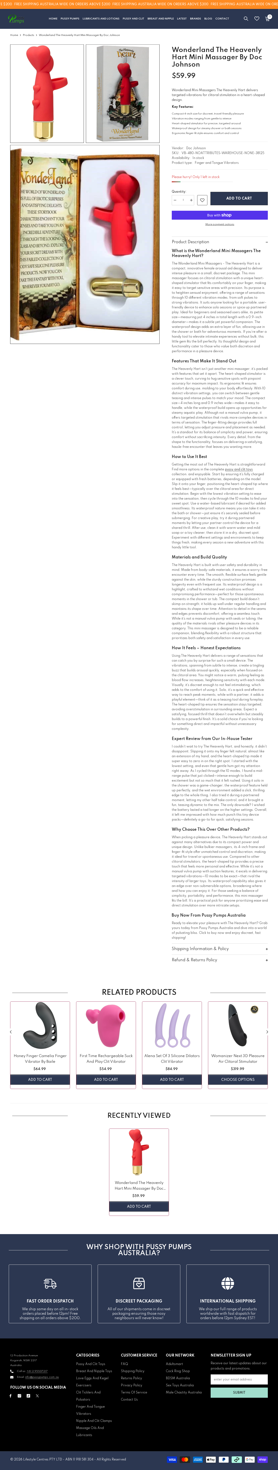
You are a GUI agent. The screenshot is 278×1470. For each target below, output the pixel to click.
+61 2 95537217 (37, 1371)
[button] (10, 1032)
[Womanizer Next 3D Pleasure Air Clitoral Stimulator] (238, 1025)
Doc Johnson (196, 148)
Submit (239, 1392)
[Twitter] (37, 1396)
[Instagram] (19, 1396)
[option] (40, 1046)
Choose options (238, 1080)
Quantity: (179, 191)
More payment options (219, 224)
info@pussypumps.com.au (42, 1377)
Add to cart (239, 198)
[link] (202, 200)
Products (28, 35)
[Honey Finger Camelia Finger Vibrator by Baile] (40, 1025)
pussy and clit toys (239, 469)
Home (14, 35)
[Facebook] (10, 1396)
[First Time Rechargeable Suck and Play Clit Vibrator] (106, 1025)
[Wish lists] (256, 18)
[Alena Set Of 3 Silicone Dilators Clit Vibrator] (172, 1025)
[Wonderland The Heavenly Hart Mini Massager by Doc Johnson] (139, 1152)
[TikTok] (28, 1396)
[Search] (246, 18)
